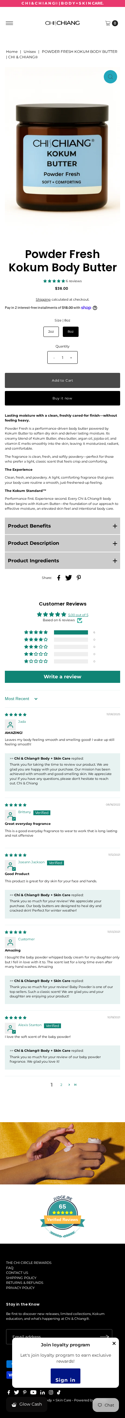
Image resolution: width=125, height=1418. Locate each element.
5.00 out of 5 (78, 615)
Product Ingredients (33, 561)
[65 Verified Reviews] (62, 1241)
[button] (54, 281)
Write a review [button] (62, 677)
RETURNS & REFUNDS (24, 1283)
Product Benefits (29, 526)
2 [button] (61, 1085)
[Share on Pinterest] (78, 577)
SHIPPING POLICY (21, 1278)
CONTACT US (17, 1273)
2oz (51, 331)
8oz (71, 331)
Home (12, 51)
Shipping (43, 299)
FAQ (9, 1268)
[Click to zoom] (110, 76)
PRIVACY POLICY (20, 1288)
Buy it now (62, 398)
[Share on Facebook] (58, 577)
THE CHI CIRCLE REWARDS (29, 1263)
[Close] (114, 1345)
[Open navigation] (9, 23)
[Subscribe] (104, 1336)
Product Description (33, 543)
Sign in (66, 1380)
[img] (15, 714)
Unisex (30, 51)
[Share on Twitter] (68, 577)
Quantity (62, 346)
